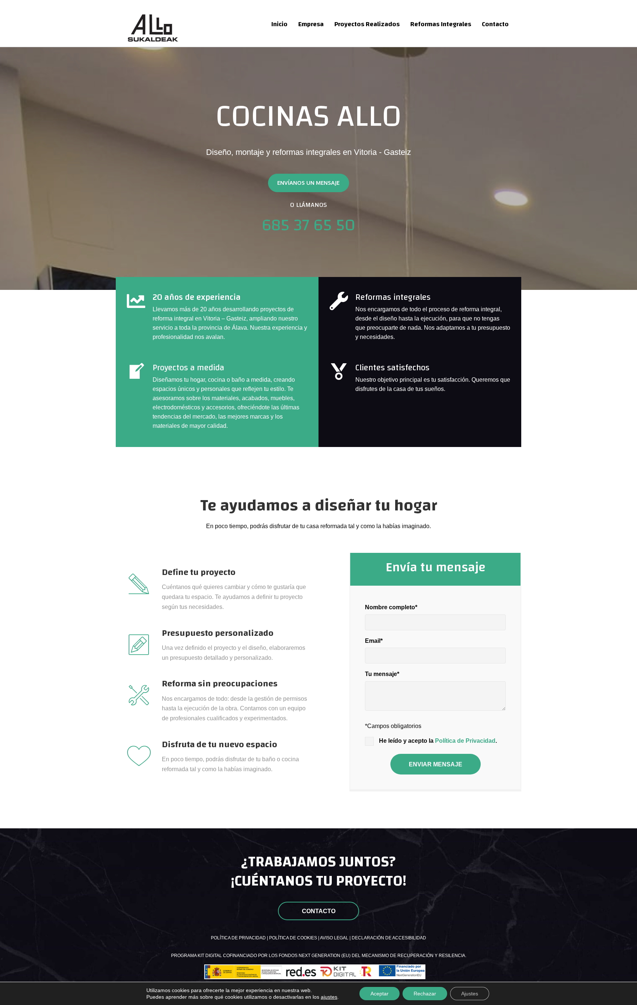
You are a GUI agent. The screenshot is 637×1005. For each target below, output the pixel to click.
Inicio (279, 24)
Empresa (311, 24)
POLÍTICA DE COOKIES (293, 937)
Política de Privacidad (465, 741)
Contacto (495, 24)
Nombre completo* (391, 607)
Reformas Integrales (440, 24)
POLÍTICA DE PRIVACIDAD (238, 937)
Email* (374, 641)
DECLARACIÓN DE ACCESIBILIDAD (389, 937)
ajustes (329, 997)
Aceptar (379, 994)
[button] (308, 183)
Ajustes (469, 994)
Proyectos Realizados (367, 24)
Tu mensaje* (382, 674)
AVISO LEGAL (334, 937)
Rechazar (425, 994)
